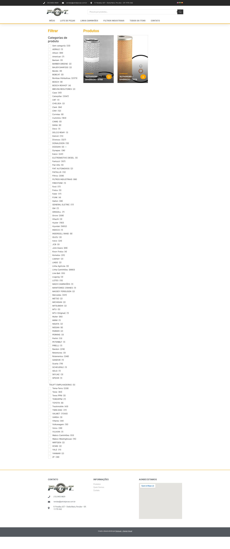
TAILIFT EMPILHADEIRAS (62, 384)
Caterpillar (60, 96)
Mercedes (59, 295)
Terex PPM (59, 395)
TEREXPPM (59, 399)
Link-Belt (58, 273)
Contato (155, 21)
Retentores (59, 352)
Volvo (57, 428)
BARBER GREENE (62, 64)
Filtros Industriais (113, 21)
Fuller (56, 194)
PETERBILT (58, 342)
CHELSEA (58, 103)
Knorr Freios (59, 251)
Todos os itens (138, 21)
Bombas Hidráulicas (64, 78)
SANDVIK (58, 360)
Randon (58, 349)
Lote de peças (67, 21)
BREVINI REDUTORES (63, 89)
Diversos (59, 139)
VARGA (57, 417)
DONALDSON (60, 143)
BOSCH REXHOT (61, 85)
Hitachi (57, 219)
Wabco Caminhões (63, 435)
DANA (56, 125)
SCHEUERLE (59, 367)
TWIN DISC (59, 410)
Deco (56, 129)
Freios (56, 190)
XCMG (57, 446)
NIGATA (57, 324)
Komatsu (58, 255)
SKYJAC (57, 374)
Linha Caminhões (89, 21)
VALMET (60, 413)
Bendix (57, 71)
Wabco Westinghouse (64, 439)
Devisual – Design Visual (123, 531)
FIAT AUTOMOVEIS (62, 168)
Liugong (57, 277)
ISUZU (57, 237)
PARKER (57, 331)
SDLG (56, 371)
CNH (56, 111)
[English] (178, 3)
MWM (56, 320)
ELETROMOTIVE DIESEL (65, 158)
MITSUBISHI (59, 306)
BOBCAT (58, 74)
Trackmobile (60, 406)
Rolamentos (60, 356)
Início (52, 21)
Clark (57, 107)
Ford (56, 186)
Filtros (58, 175)
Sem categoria (61, 45)
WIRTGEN (58, 442)
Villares (58, 421)
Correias (58, 114)
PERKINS (58, 334)
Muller (57, 316)
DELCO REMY (60, 132)
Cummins (59, 118)
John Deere (60, 248)
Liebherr (57, 259)
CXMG (57, 121)
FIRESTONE (59, 183)
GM (55, 208)
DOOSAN (58, 147)
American (58, 56)
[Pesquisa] (180, 11)
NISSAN (57, 327)
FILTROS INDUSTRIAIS (64, 179)
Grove (58, 215)
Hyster (58, 222)
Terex (57, 392)
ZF (55, 457)
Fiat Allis (58, 165)
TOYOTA (57, 403)
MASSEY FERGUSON (63, 291)
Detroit (57, 136)
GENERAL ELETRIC (63, 204)
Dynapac (58, 150)
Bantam (57, 60)
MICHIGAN (59, 302)
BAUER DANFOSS (62, 67)
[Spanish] (182, 3)
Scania (57, 363)
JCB (56, 244)
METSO (57, 298)
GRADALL (58, 212)
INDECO (57, 230)
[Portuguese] (180, 3)
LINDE (57, 262)
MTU (56, 309)
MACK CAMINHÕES (62, 284)
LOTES (57, 280)
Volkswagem (60, 424)
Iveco (57, 241)
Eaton (57, 154)
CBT (55, 100)
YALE (56, 449)
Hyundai (59, 226)
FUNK (56, 197)
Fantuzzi (59, 161)
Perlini (57, 338)
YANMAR (58, 453)
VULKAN (57, 431)
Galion (57, 201)
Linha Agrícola (60, 266)
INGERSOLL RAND (62, 233)
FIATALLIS (59, 172)
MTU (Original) (60, 313)
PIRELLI (57, 345)
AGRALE (57, 49)
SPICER (57, 378)
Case (57, 92)
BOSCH (57, 82)
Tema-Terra (60, 388)
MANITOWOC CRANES (64, 288)
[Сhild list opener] (66, 147)
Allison (57, 53)
